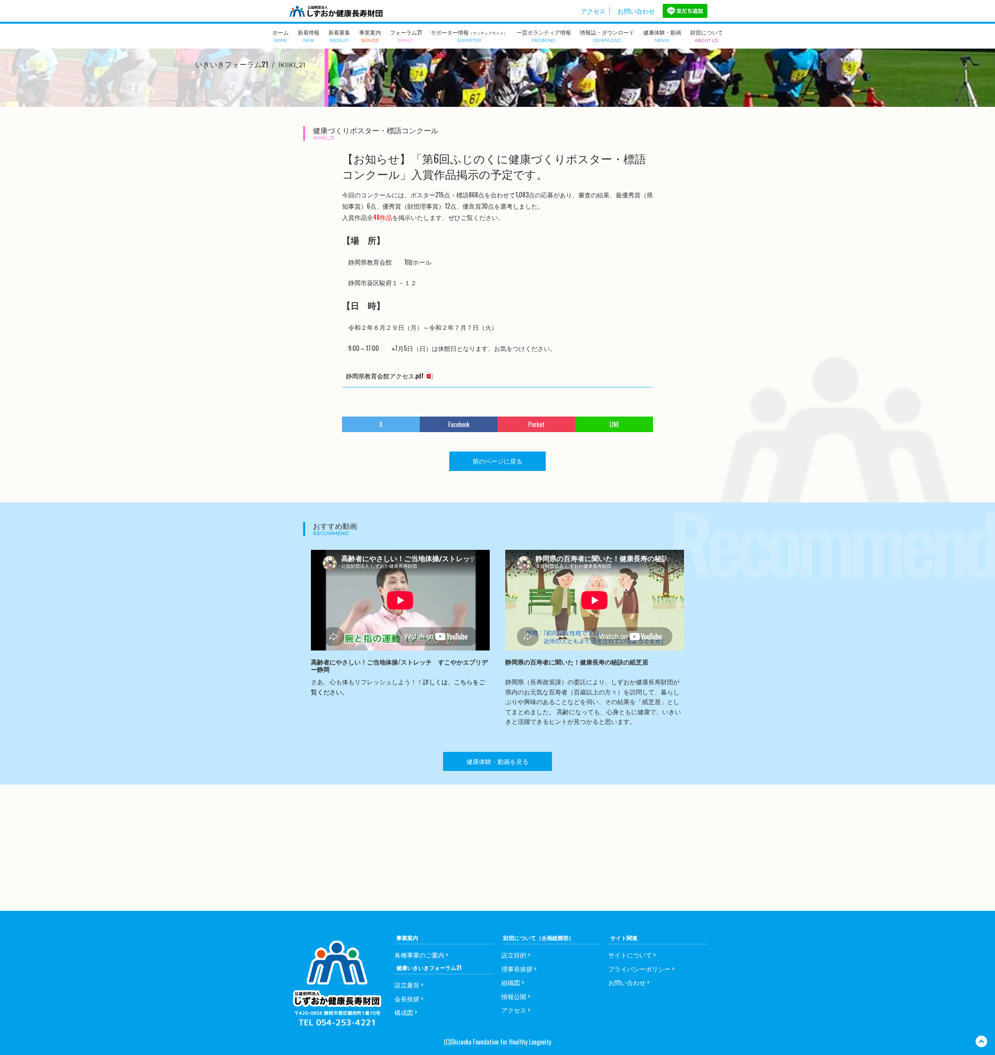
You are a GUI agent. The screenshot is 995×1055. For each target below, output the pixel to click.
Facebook (459, 424)
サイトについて (630, 954)
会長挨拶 (407, 998)
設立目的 (513, 954)
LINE (614, 424)
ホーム (280, 35)
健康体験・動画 (662, 35)
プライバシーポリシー (639, 968)
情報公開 (513, 996)
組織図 (510, 982)
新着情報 (308, 35)
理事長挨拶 (516, 968)
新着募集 (339, 35)
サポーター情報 (469, 35)
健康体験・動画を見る (497, 761)
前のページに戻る (497, 461)
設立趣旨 (407, 984)
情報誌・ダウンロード (607, 35)
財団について (706, 35)
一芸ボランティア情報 (544, 35)
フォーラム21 (406, 35)
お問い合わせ (636, 11)
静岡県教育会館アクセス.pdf (385, 375)
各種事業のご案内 (419, 954)
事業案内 (370, 35)
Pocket (536, 424)
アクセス (593, 11)
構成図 (404, 1012)
